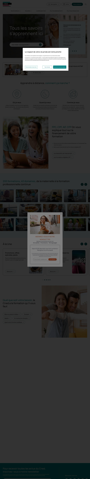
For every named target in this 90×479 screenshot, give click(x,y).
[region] (45, 59)
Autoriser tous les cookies (60, 67)
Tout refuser (47, 67)
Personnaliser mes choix (31, 67)
